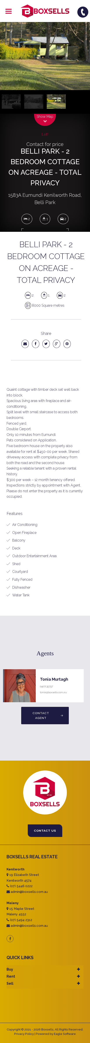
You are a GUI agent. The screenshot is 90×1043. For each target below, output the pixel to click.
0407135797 (46, 686)
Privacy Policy (24, 1034)
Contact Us (45, 830)
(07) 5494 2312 (21, 920)
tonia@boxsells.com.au (53, 692)
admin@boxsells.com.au (29, 892)
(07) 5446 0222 (21, 886)
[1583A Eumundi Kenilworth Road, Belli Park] (45, 56)
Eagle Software (65, 1034)
